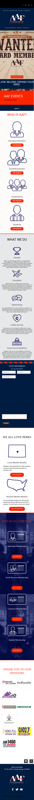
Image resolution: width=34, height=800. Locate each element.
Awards (19, 28)
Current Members (10, 28)
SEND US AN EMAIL (17, 767)
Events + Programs (24, 10)
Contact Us (25, 28)
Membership (13, 10)
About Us (6, 10)
